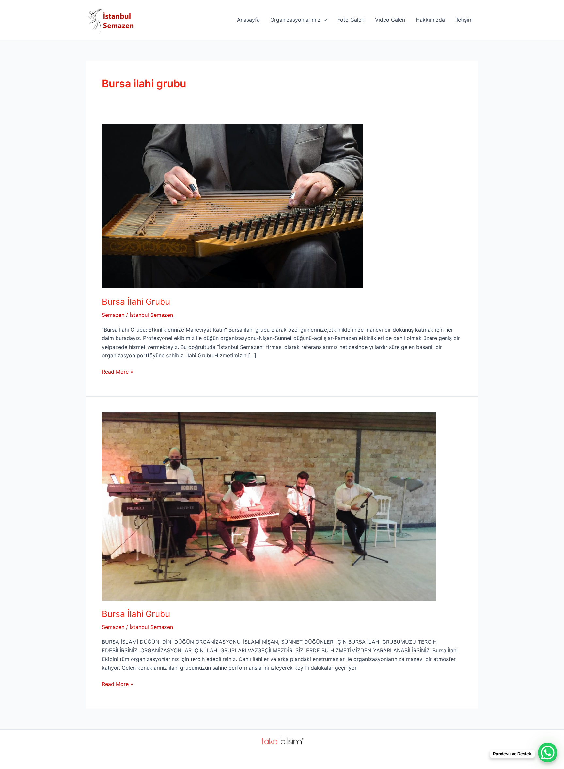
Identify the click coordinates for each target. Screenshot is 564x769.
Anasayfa (248, 19)
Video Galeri (390, 19)
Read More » (117, 372)
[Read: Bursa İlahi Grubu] (232, 205)
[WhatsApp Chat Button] (547, 752)
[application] (324, 20)
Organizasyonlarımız (295, 19)
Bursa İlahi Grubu (136, 302)
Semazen (113, 315)
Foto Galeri (351, 19)
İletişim (464, 19)
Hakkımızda (430, 19)
